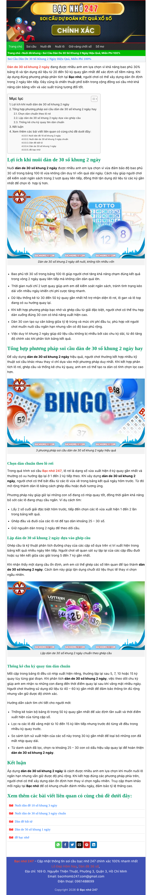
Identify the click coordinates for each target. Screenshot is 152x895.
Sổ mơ (100, 46)
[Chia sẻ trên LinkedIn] (93, 845)
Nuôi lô (60, 46)
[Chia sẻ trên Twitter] (72, 845)
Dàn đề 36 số (89, 866)
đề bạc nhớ (34, 149)
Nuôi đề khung (31, 53)
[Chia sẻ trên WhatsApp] (58, 845)
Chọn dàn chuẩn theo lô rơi (34, 113)
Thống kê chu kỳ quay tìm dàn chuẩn (41, 122)
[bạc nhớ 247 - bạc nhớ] (76, 21)
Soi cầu (31, 46)
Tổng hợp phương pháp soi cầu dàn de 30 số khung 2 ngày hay (54, 109)
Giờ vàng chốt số (80, 46)
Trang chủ (15, 46)
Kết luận (17, 126)
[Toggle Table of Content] (92, 99)
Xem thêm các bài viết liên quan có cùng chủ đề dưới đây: (51, 131)
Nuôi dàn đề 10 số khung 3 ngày (45, 135)
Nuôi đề (45, 46)
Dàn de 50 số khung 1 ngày (42, 146)
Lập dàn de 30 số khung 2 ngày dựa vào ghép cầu (50, 117)
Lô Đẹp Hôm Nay (64, 866)
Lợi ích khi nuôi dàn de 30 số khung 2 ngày (40, 104)
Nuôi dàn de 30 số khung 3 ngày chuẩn (48, 139)
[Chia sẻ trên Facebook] (65, 845)
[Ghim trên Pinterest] (86, 845)
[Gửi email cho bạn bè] (79, 845)
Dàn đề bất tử (36, 142)
